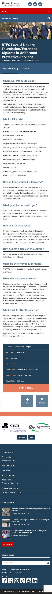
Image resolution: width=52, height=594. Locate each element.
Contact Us (6, 457)
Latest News (7, 544)
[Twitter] (10, 582)
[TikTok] (22, 582)
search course (10, 18)
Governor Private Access (11, 492)
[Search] (45, 563)
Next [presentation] (31, 437)
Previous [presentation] (22, 437)
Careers (25, 68)
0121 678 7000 (12, 572)
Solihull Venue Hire (9, 460)
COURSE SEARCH (8, 555)
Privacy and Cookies (10, 483)
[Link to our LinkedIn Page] (34, 582)
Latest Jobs (6, 470)
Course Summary (10, 68)
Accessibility (6, 480)
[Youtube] (28, 582)
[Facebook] (4, 582)
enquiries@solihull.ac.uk (16, 569)
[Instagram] (16, 582)
